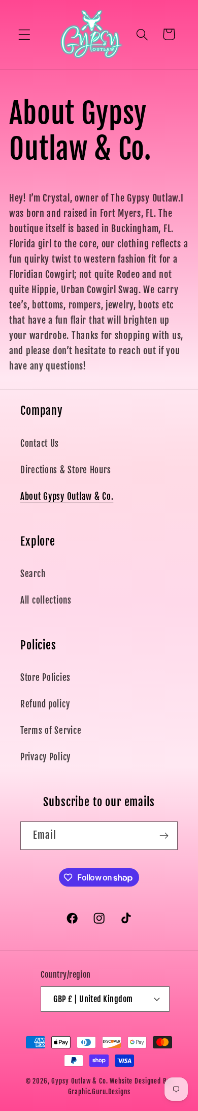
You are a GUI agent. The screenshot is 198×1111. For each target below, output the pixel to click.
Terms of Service (51, 730)
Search (32, 573)
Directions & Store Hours (65, 470)
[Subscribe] (163, 835)
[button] (24, 34)
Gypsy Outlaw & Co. (79, 1081)
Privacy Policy (45, 757)
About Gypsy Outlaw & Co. (66, 496)
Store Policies (45, 677)
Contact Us (39, 443)
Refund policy (45, 704)
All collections (46, 600)
